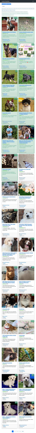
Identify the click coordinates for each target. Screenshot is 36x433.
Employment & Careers (24, 13)
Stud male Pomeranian (7, 362)
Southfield (21, 205)
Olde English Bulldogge (23, 94)
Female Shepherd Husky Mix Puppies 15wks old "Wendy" (9, 86)
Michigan (24, 39)
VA (16, 8)
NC (7, 8)
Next (23, 431)
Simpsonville (5, 121)
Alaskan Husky (22, 426)
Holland (21, 121)
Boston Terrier (22, 151)
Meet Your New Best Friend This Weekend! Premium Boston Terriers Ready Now (26, 141)
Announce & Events (13, 13)
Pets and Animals (22, 206)
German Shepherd (23, 40)
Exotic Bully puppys (7, 112)
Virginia (8, 39)
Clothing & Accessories (5, 13)
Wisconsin (25, 289)
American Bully (5, 122)
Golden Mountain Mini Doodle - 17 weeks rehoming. (25, 113)
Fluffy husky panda (7, 169)
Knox (4, 316)
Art (12, 15)
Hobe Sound (5, 205)
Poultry (4, 206)
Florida (8, 205)
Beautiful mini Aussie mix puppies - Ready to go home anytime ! (8, 141)
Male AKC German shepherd (8, 58)
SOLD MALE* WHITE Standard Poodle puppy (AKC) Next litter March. (25, 225)
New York (7, 343)
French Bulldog (5, 178)
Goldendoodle (22, 122)
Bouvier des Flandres (6, 234)
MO (4, 10)
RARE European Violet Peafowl (8, 196)
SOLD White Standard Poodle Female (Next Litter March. (25, 197)
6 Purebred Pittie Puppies (24, 58)
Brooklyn (4, 343)
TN (33, 8)
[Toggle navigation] (33, 1)
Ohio (6, 93)
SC (27, 8)
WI (29, 8)
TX (22, 8)
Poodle (21, 234)
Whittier (4, 397)
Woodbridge (5, 39)
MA (6, 10)
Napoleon (21, 344)
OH (4, 8)
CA (18, 8)
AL (8, 10)
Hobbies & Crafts (4, 15)
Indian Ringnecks (22, 371)
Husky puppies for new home (25, 416)
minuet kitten (22, 335)
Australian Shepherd (6, 151)
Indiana (8, 289)
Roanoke (21, 93)
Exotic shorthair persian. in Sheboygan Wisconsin (24, 282)
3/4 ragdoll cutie (5, 309)
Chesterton (5, 289)
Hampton (21, 177)
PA (14, 8)
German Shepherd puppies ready (26, 32)
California (7, 397)
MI (2, 8)
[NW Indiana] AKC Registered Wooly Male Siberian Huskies (8, 282)
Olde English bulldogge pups (25, 85)
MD (2, 10)
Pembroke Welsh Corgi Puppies (9, 32)
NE (10, 10)
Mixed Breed (5, 94)
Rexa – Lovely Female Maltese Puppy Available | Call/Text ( (8, 390)
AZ (14, 10)
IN (9, 8)
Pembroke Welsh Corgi (6, 40)
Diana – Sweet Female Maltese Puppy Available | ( (9, 417)
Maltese (4, 398)
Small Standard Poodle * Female (26, 252)
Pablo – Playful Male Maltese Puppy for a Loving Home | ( (25, 390)
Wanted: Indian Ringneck (24, 362)
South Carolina (9, 121)
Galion (4, 177)
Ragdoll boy (21, 309)
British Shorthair (5, 344)
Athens (4, 93)
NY (11, 8)
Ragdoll (4, 317)
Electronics (9, 15)
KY (20, 8)
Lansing (21, 39)
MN (31, 8)
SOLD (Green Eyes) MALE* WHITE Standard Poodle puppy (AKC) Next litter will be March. (9, 254)
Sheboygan (21, 289)
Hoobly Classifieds (5, 1)
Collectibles (18, 13)
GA (24, 8)
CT (12, 10)
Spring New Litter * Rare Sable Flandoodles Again (8, 225)
